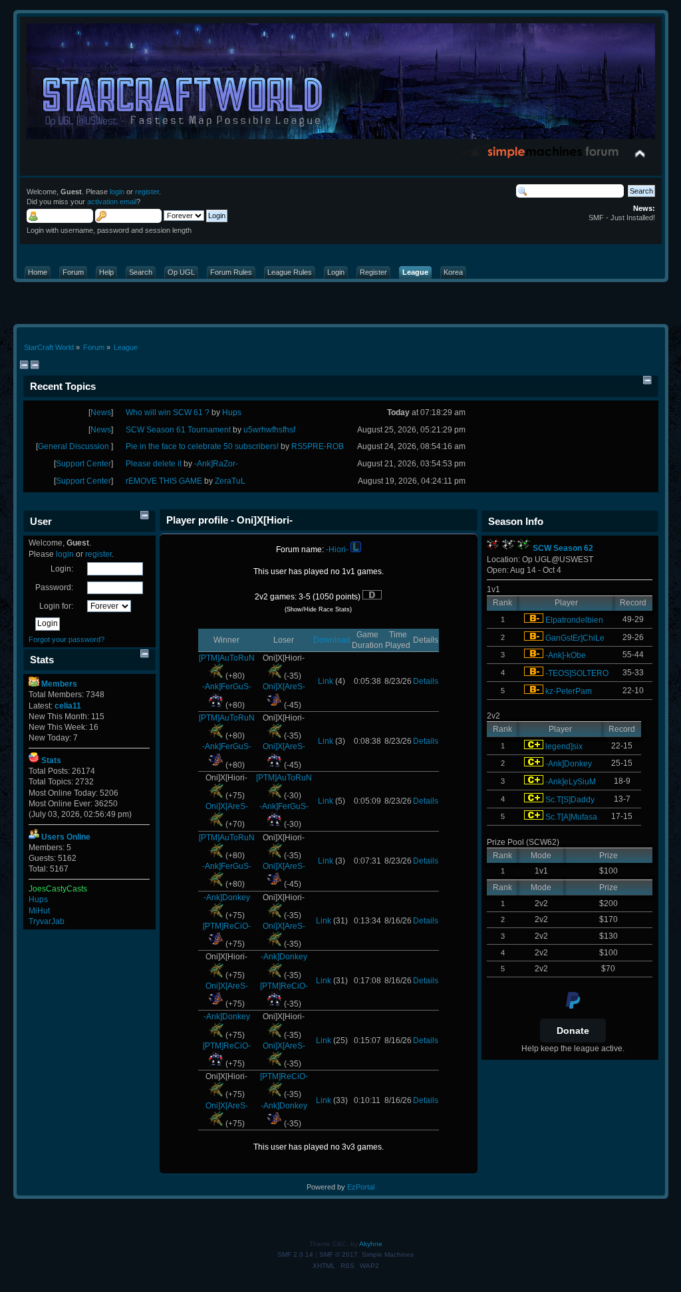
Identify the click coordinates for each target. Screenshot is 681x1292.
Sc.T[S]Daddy (570, 799)
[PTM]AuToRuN (227, 658)
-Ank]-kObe (565, 655)
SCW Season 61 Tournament (178, 429)
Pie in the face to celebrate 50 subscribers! (202, 446)
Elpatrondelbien (574, 620)
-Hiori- (337, 549)
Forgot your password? (66, 639)
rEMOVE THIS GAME (164, 481)
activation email (111, 202)
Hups (38, 899)
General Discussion (74, 446)
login (117, 192)
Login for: (56, 606)
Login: (62, 568)
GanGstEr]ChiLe (575, 638)
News (100, 412)
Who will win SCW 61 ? (168, 412)
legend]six (564, 746)
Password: (54, 587)
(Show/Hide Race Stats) (318, 609)
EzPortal (360, 1187)
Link (325, 681)
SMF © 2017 (338, 1254)
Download (331, 640)
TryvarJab (47, 921)
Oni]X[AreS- (284, 686)
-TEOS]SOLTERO (577, 673)
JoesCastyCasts (58, 888)
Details (425, 681)
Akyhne (370, 1243)
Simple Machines (388, 1254)
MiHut (39, 910)
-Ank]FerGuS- (226, 686)
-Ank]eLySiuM (570, 781)
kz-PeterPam (568, 691)
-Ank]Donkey (227, 897)
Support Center (83, 463)
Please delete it (154, 463)
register (147, 192)
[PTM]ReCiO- (227, 926)
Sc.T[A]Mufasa (571, 817)
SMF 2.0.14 (295, 1254)
